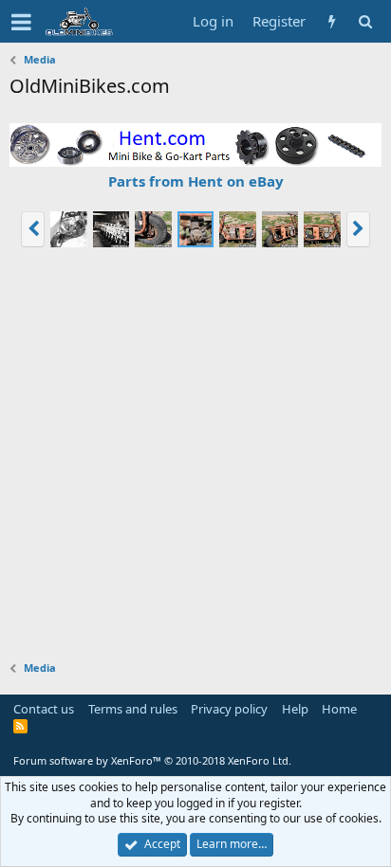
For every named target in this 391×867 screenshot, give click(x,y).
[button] (21, 22)
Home (339, 708)
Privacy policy (229, 708)
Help (295, 708)
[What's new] (331, 21)
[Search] (365, 21)
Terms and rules (132, 708)
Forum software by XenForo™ (152, 760)
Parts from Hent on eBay (196, 181)
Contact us (43, 708)
